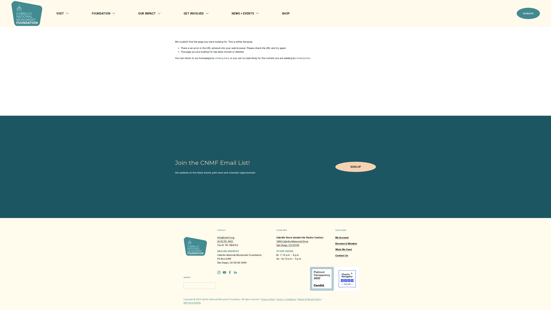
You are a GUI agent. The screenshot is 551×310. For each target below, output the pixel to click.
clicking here (222, 58)
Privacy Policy (268, 299)
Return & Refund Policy (309, 299)
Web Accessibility (192, 303)
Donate (528, 13)
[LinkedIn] (235, 272)
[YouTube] (224, 272)
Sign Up (355, 167)
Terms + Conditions (286, 299)
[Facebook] (230, 272)
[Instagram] (219, 272)
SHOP (286, 13)
